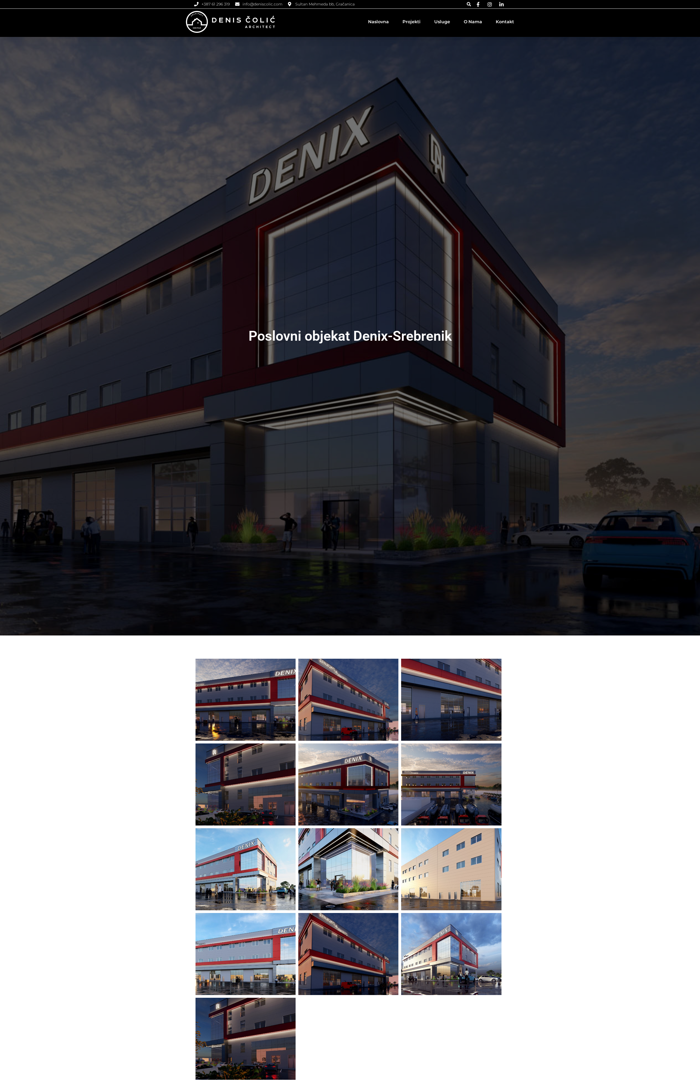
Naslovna (378, 21)
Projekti (411, 21)
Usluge (442, 21)
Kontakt (505, 21)
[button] (469, 4)
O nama (473, 21)
